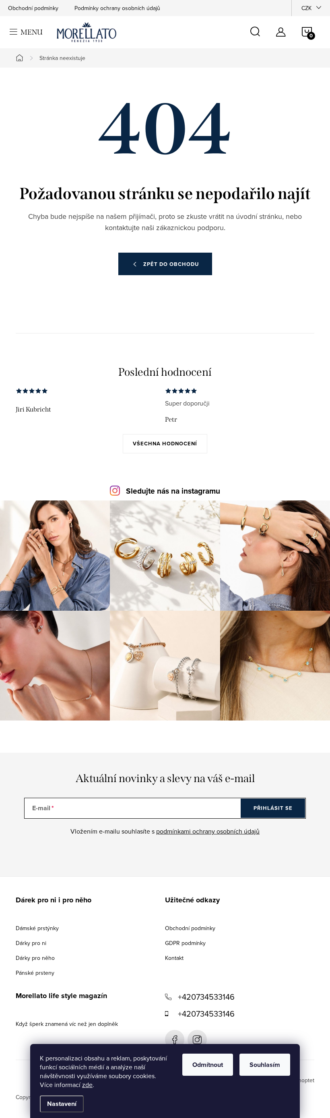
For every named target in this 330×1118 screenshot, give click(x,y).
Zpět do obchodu (171, 264)
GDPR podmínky (185, 943)
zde (87, 1084)
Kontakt (174, 958)
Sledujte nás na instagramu (173, 491)
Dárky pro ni (31, 943)
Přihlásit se (273, 808)
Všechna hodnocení (165, 443)
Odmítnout (207, 1064)
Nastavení (61, 1103)
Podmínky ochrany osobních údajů (117, 8)
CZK (306, 8)
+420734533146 (206, 997)
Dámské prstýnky (37, 928)
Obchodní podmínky (33, 8)
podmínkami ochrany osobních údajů (208, 831)
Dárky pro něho (35, 958)
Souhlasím (265, 1064)
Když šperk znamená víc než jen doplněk (67, 1024)
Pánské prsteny (35, 972)
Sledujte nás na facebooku (174, 1039)
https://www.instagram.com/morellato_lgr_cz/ (197, 1039)
